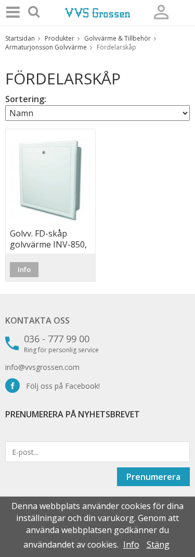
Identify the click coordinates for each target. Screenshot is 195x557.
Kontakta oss (37, 320)
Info (24, 269)
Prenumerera (153, 476)
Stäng (158, 544)
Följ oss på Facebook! (60, 386)
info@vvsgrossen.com (42, 367)
